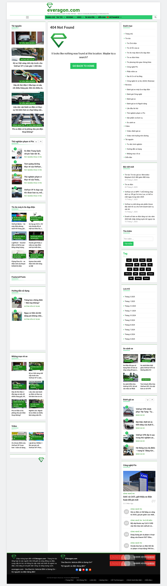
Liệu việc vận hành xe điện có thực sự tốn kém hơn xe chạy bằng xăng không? (28, 110)
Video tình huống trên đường (137, 136)
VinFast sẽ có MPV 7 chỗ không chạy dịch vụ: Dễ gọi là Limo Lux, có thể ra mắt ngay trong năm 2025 (139, 194)
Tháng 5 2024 (130, 339)
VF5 (129, 269)
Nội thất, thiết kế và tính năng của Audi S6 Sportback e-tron (145, 412)
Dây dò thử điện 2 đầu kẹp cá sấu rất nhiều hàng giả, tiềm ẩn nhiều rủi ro (28, 88)
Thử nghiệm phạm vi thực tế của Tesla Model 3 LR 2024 (33, 180)
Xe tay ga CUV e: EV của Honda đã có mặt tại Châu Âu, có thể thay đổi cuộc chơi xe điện (36, 228)
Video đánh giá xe (19, 437)
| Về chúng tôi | (81, 580)
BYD (135, 260)
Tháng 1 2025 (130, 301)
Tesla (143, 265)
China (142, 260)
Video (79, 17)
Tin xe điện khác (133, 57)
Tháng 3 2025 (130, 297)
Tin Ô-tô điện (132, 43)
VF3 (150, 265)
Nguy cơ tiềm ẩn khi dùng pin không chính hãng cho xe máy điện (33, 316)
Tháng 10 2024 (130, 315)
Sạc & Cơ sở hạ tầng (134, 76)
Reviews (69, 17)
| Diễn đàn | (149, 580)
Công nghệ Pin (18, 125)
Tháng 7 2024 (130, 330)
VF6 (136, 269)
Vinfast (150, 274)
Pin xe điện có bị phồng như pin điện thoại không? (19, 413)
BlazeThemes (75, 577)
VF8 (148, 269)
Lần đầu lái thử (132, 108)
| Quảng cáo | (103, 580)
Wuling (138, 278)
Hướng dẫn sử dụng (32, 306)
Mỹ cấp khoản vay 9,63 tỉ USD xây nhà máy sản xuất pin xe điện (142, 526)
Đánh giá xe (131, 99)
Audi (129, 260)
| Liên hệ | (93, 580)
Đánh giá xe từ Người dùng (137, 104)
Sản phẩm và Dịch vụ (135, 118)
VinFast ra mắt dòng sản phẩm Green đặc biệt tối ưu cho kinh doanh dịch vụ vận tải (139, 206)
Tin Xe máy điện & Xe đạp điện (19, 218)
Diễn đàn (102, 17)
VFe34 (143, 274)
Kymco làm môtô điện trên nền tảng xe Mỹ (35, 264)
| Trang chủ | (69, 580)
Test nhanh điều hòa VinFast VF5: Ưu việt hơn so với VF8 (147, 386)
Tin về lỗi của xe (133, 48)
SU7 (137, 265)
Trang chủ (50, 17)
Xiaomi (146, 278)
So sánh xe (131, 123)
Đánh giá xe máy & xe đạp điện (138, 90)
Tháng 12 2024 (130, 306)
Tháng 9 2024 (130, 320)
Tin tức (59, 17)
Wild (131, 278)
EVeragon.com (63, 10)
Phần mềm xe (132, 72)
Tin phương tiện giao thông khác (139, 62)
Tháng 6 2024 (130, 334)
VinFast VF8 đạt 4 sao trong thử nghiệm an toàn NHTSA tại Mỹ (145, 425)
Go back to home (83, 66)
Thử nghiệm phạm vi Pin (33, 157)
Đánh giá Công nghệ (134, 94)
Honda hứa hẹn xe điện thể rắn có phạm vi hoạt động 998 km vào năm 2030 (142, 548)
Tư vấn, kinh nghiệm (27, 43)
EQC (149, 260)
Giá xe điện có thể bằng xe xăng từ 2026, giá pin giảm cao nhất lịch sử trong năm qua (143, 514)
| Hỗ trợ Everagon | (117, 580)
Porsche (129, 265)
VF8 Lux (128, 274)
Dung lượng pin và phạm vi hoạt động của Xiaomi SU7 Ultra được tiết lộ (143, 537)
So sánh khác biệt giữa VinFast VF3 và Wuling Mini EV (147, 368)
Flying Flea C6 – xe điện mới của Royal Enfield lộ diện (18, 264)
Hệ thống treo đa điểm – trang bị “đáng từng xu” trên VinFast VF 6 (145, 438)
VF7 (142, 269)
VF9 (135, 274)
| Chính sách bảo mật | (134, 580)
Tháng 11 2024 (130, 311)
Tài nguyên (90, 17)
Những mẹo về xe (27, 59)
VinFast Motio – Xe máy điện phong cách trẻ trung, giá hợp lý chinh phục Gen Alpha (18, 228)
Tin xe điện (129, 185)
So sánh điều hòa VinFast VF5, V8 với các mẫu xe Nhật (130, 386)
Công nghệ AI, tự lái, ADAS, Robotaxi (140, 81)
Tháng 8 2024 (130, 325)
